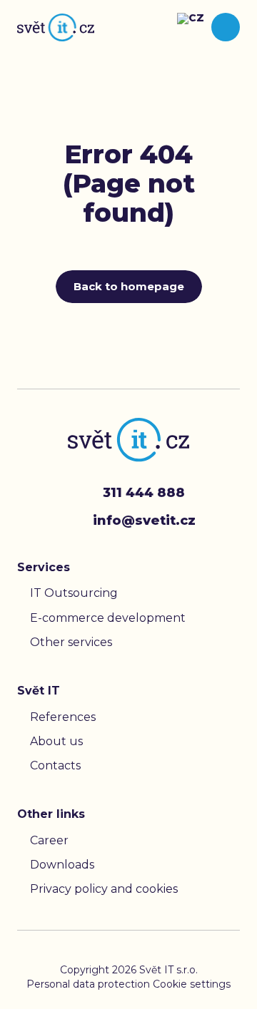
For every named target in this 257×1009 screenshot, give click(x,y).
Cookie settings (192, 984)
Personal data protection (89, 984)
